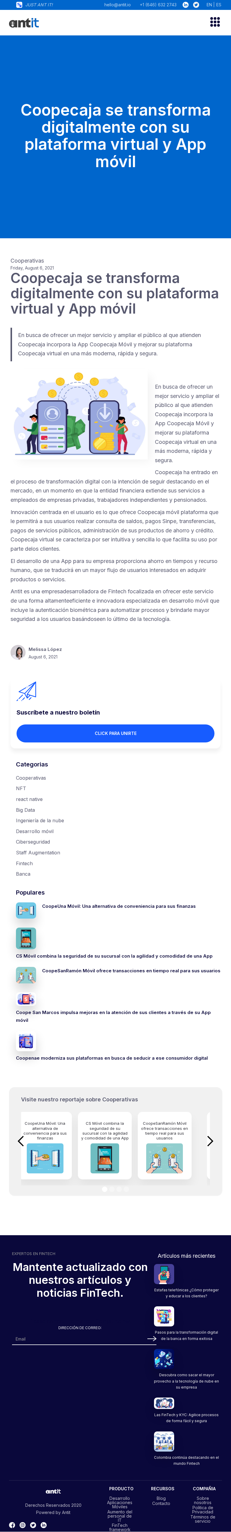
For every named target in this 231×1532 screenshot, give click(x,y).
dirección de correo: (80, 1328)
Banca (23, 874)
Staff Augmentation (38, 853)
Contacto (161, 1503)
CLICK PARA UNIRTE (116, 733)
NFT (21, 788)
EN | (211, 4)
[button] (212, 22)
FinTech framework (120, 1527)
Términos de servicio (202, 1518)
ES (218, 4)
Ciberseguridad (33, 842)
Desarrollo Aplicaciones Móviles (119, 1502)
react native (29, 799)
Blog (161, 1498)
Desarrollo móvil (35, 831)
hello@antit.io (117, 4)
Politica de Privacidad (202, 1509)
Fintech (24, 863)
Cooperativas (31, 778)
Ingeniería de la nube (40, 820)
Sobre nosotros (202, 1500)
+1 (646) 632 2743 (158, 4)
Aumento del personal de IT (119, 1515)
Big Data (25, 810)
